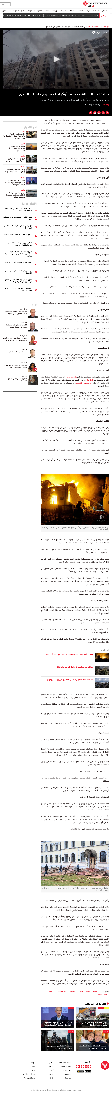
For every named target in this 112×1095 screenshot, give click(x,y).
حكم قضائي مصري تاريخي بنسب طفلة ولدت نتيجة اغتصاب (18, 209)
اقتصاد (80, 10)
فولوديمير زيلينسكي (83, 383)
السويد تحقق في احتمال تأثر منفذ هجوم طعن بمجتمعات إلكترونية (81, 15)
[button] (56, 59)
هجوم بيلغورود (102, 994)
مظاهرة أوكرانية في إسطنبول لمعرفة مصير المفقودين (16, 148)
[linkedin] (81, 1066)
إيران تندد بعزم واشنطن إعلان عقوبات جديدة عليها (94, 1023)
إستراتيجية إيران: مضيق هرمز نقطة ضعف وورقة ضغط (15, 366)
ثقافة (72, 10)
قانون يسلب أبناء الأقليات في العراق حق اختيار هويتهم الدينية (18, 280)
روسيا (88, 992)
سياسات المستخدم (65, 1062)
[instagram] (86, 1066)
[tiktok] (79, 1066)
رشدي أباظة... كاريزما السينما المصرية (18, 234)
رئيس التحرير (67, 1070)
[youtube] (83, 1066)
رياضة (54, 10)
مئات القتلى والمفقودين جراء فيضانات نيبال (17, 218)
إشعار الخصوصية (66, 1066)
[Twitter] (88, 1066)
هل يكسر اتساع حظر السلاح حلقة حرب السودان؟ (17, 227)
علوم (23, 131)
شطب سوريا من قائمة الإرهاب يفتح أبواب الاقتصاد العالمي (19, 244)
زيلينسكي (73, 992)
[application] (56, 59)
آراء (88, 10)
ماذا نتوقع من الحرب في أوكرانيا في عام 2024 (75, 667)
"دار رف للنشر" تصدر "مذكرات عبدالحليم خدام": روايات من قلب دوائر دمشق (18, 253)
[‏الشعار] (100, 33)
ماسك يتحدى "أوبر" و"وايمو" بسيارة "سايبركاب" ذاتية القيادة (14, 136)
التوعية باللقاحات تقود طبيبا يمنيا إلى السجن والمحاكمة (93, 1047)
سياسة (96, 10)
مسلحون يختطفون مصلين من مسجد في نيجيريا (59, 1047)
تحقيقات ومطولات (34, 10)
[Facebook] (90, 1066)
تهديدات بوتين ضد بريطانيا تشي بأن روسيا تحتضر (16, 326)
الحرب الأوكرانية (61, 992)
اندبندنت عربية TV (17, 10)
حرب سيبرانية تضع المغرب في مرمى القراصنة (18, 272)
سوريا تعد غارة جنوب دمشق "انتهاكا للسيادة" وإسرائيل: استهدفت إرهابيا (34, 15)
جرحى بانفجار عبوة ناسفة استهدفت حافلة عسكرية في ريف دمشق (15, 195)
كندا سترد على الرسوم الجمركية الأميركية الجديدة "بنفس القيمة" (58, 1023)
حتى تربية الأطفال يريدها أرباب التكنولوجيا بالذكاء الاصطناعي (15, 339)
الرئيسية (105, 26)
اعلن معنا (68, 1078)
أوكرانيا (90, 380)
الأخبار (104, 10)
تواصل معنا (67, 1074)
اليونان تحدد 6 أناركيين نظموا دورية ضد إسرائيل (15, 159)
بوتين (81, 992)
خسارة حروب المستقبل (18, 351)
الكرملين (50, 992)
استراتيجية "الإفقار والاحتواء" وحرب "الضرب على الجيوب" (16, 312)
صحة (47, 10)
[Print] (90, 112)
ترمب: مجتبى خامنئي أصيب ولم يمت (18, 262)
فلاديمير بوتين (71, 377)
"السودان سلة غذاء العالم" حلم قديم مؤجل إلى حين (18, 289)
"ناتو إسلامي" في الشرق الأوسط (17, 379)
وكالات (106, 104)
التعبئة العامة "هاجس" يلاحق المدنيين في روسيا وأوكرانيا (70, 679)
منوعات (63, 10)
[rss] (76, 1066)
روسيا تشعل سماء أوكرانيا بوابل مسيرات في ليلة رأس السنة (69, 654)
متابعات (90, 26)
